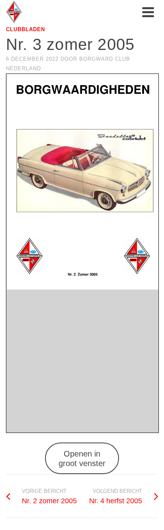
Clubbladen (25, 29)
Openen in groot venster (82, 458)
